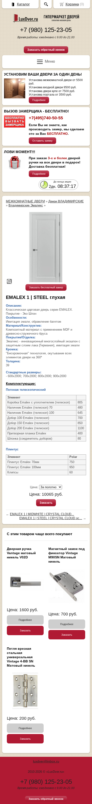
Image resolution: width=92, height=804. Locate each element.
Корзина (72, 4)
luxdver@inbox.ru (46, 761)
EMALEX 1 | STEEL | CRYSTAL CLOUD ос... (50, 518)
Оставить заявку (42, 140)
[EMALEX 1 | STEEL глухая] (46, 247)
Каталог (23, 4)
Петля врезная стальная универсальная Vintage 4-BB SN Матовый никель (21, 657)
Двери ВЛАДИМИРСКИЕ (66, 201)
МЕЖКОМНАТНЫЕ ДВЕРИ (25, 201)
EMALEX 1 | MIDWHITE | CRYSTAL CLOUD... (42, 514)
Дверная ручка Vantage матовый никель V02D (21, 553)
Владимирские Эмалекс (25, 205)
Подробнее (39, 100)
